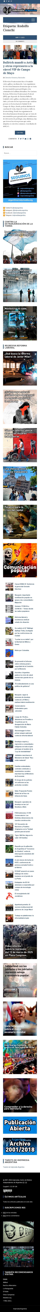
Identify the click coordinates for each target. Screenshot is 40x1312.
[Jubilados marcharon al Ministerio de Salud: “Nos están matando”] (9, 758)
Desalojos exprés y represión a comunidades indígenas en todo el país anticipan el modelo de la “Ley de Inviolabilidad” (24, 747)
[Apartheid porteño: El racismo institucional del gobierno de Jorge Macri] (9, 907)
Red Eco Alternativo (9, 1285)
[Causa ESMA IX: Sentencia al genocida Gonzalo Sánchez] (9, 587)
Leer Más (20, 133)
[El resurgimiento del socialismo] (9, 896)
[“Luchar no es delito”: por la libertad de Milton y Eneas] (9, 642)
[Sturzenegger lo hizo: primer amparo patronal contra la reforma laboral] (9, 733)
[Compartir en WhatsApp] (28, 139)
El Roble (5, 1292)
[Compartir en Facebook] (19, 139)
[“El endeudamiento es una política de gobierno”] (9, 686)
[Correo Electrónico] (25, 139)
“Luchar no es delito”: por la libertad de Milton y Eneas (24, 641)
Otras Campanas (8, 1295)
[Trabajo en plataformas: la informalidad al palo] (9, 918)
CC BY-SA (13, 1186)
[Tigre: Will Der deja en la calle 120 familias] (9, 838)
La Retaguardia (8, 1289)
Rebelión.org (7, 1298)
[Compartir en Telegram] (30, 139)
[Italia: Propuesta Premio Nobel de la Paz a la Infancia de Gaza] (9, 794)
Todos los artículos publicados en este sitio (18, 1202)
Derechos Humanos (11, 77)
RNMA (5, 1279)
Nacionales (21, 77)
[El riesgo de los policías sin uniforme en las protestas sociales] (9, 783)
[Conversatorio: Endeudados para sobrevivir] (9, 708)
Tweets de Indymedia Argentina (13, 1167)
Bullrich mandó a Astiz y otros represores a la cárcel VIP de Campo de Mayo (18, 68)
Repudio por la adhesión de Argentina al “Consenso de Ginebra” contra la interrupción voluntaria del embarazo (24, 851)
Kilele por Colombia (22, 650)
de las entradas (10, 1213)
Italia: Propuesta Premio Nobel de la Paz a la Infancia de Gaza (23, 793)
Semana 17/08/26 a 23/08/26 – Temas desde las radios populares (24, 608)
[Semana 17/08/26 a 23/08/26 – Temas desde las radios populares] (9, 609)
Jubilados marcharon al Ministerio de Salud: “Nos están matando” (24, 757)
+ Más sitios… (7, 1301)
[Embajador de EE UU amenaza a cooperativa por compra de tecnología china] (9, 885)
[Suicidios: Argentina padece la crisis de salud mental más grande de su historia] (9, 675)
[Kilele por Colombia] (9, 653)
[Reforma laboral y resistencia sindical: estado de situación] (9, 620)
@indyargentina (17, 208)
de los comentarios (11, 1216)
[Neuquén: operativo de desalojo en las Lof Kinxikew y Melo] (9, 804)
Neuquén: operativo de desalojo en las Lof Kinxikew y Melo (23, 804)
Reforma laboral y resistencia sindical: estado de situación (22, 619)
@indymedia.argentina (20, 210)
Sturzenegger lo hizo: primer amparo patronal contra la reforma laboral (24, 733)
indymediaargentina (19, 213)
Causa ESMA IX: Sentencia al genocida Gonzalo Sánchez (24, 586)
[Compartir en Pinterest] (23, 139)
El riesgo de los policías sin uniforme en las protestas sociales (23, 782)
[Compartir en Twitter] (21, 139)
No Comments (20, 41)
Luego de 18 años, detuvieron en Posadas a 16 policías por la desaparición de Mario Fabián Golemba (24, 722)
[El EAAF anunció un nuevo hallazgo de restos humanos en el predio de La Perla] (9, 874)
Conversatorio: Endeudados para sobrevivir (21, 708)
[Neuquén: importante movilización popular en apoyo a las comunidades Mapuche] (9, 598)
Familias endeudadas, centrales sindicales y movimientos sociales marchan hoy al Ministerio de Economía (24, 771)
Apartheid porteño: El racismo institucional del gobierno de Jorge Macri (24, 907)
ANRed (5, 1282)
